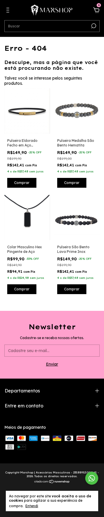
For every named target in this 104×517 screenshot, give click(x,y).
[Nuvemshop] (52, 482)
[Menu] (8, 10)
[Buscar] (93, 25)
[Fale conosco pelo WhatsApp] (91, 478)
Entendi (31, 506)
